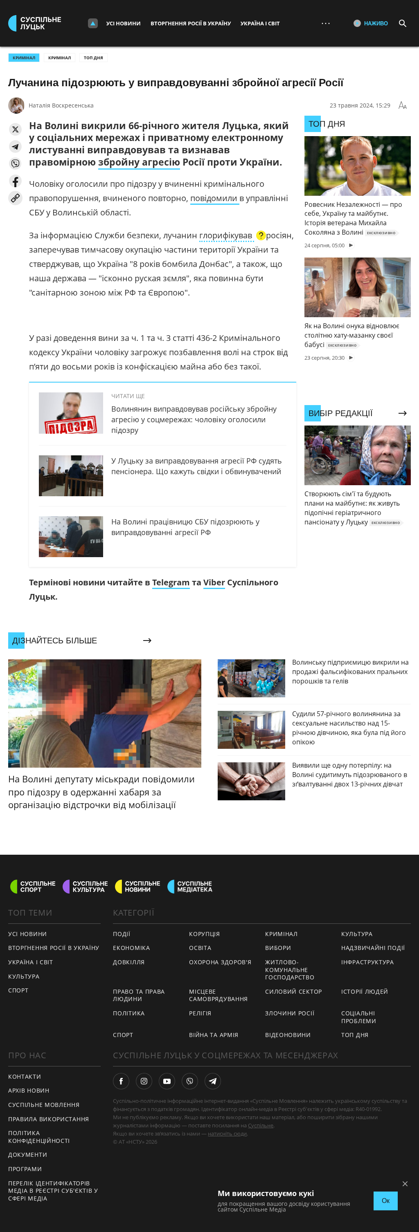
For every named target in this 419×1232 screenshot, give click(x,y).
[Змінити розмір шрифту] (403, 105)
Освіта (200, 948)
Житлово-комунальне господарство (289, 969)
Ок (386, 1200)
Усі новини (123, 23)
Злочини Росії (289, 1013)
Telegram (171, 582)
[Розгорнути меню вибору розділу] (93, 23)
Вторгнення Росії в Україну (191, 23)
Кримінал (59, 57)
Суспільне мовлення (44, 1105)
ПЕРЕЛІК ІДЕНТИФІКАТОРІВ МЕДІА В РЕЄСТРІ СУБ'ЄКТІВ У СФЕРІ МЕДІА (53, 1190)
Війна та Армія (214, 1035)
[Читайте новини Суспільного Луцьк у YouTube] (167, 1081)
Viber (214, 582)
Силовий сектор (293, 991)
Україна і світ (260, 23)
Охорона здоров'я (220, 962)
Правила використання (48, 1119)
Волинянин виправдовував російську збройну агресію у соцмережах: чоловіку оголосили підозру (194, 419)
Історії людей (364, 991)
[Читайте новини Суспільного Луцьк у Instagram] (144, 1081)
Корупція (204, 934)
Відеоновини (288, 1035)
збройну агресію (139, 161)
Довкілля (129, 962)
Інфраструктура (367, 962)
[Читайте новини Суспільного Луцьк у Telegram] (213, 1081)
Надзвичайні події (373, 948)
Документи (27, 1154)
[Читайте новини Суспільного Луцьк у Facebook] (121, 1081)
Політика (129, 1013)
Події (122, 934)
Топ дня (93, 57)
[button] (15, 129)
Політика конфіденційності (39, 1137)
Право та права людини (139, 995)
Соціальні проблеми (358, 1017)
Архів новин (29, 1090)
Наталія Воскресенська (61, 105)
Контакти (24, 1076)
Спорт (18, 990)
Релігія (200, 1013)
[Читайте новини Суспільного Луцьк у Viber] (190, 1081)
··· (326, 23)
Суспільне (260, 1125)
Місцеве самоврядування (218, 995)
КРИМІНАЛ (24, 57)
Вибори (278, 948)
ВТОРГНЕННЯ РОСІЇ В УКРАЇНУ (53, 948)
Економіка (131, 948)
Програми (25, 1169)
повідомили (214, 198)
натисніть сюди (227, 1133)
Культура (24, 976)
